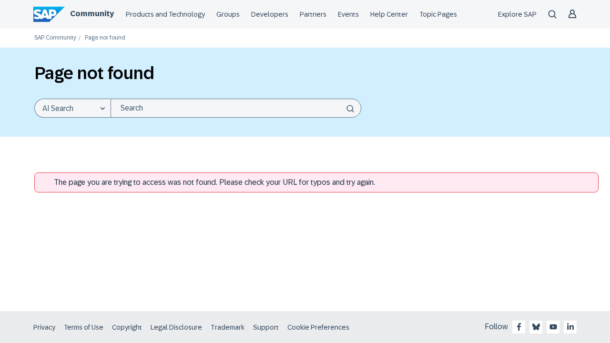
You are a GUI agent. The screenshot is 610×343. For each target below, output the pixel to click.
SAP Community (55, 38)
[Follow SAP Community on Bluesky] (536, 327)
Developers (269, 14)
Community (92, 14)
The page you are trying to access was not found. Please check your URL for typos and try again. (214, 182)
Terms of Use (83, 327)
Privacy (44, 327)
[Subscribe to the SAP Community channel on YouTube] (553, 327)
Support (266, 327)
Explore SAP (517, 14)
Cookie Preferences (318, 327)
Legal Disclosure (176, 327)
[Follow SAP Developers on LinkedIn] (570, 327)
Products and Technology (165, 14)
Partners (313, 14)
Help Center (389, 14)
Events (348, 14)
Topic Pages (438, 14)
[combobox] (236, 108)
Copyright (127, 327)
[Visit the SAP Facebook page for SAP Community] (519, 327)
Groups (228, 14)
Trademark (227, 327)
